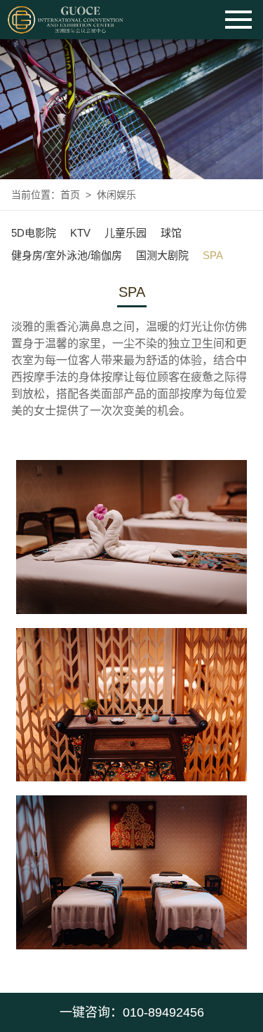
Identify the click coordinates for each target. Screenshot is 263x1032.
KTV (80, 233)
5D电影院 (33, 233)
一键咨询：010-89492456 (132, 1012)
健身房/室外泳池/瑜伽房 (66, 255)
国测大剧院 (162, 255)
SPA (213, 255)
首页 (70, 194)
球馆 (171, 233)
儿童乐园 (125, 233)
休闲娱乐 (116, 194)
